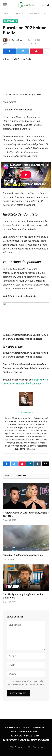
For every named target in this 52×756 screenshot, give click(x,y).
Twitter (37, 383)
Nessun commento (13, 44)
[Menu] (5, 4)
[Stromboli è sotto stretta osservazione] (26, 538)
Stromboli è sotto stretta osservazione (23, 555)
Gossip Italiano (21, 747)
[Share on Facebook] (9, 51)
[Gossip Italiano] (26, 4)
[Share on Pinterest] (36, 51)
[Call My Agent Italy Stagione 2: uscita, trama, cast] (26, 577)
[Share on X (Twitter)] (22, 51)
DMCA (13, 732)
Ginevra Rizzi (17, 40)
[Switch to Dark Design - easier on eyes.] (43, 4)
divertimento (10, 21)
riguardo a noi (13, 727)
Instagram (37, 379)
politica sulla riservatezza (24, 736)
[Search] (47, 4)
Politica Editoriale (29, 732)
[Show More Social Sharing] (46, 51)
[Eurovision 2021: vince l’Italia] (26, 73)
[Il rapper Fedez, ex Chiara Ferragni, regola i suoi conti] (26, 496)
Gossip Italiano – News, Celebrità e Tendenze (26, 740)
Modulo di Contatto (33, 727)
